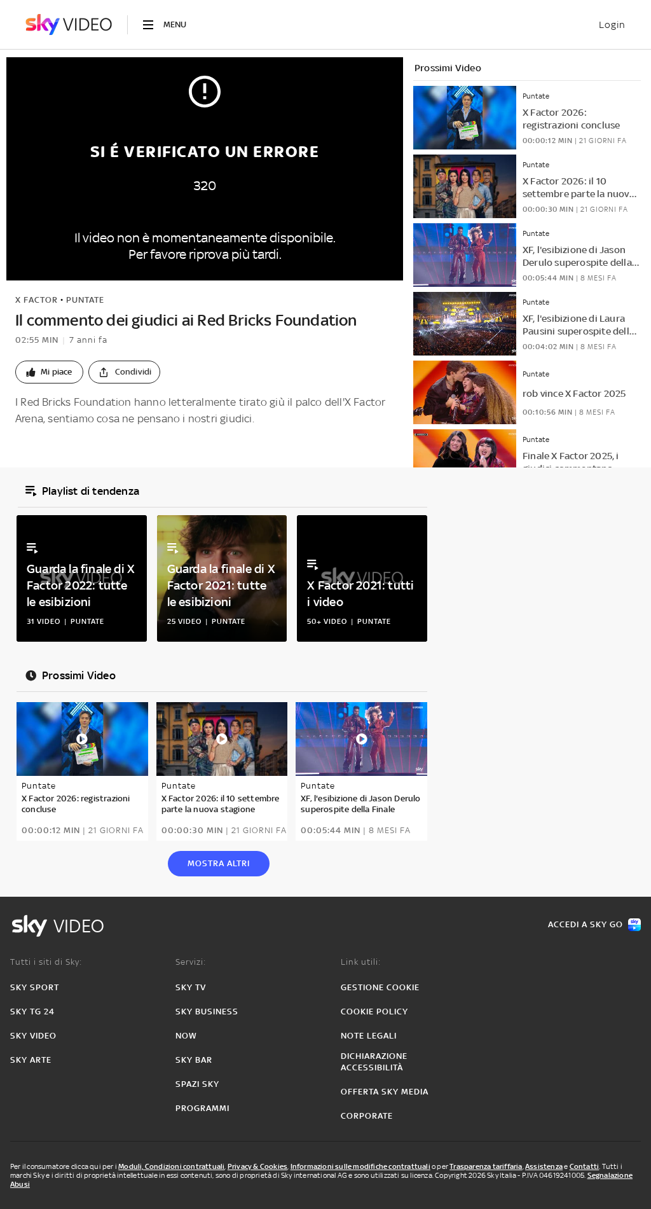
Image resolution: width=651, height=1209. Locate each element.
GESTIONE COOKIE (380, 987)
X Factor (36, 300)
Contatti (585, 1166)
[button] (49, 372)
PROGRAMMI (202, 1108)
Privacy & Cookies (257, 1166)
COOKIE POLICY (374, 1011)
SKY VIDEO (33, 1035)
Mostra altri (219, 863)
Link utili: (361, 962)
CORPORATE (367, 1116)
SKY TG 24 (32, 1011)
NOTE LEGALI (369, 1035)
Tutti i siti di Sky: (46, 962)
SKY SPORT (34, 987)
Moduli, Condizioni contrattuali (171, 1166)
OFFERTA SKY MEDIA (384, 1091)
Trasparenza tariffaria (485, 1166)
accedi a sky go (585, 924)
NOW (186, 1035)
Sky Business (206, 1011)
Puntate (85, 300)
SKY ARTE (30, 1060)
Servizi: (190, 962)
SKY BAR (193, 1060)
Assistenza (544, 1166)
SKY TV (190, 987)
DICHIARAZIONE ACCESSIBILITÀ (374, 1061)
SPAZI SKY (197, 1084)
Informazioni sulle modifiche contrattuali (360, 1166)
